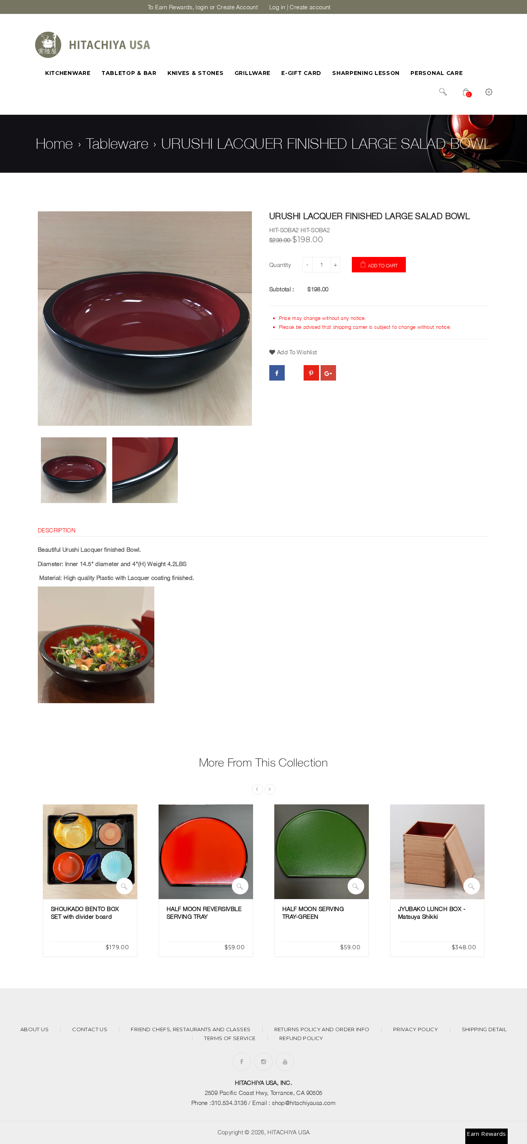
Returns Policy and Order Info (322, 1029)
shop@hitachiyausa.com (304, 1102)
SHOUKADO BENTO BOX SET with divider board (85, 912)
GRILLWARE (252, 73)
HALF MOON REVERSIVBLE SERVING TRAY (204, 912)
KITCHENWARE (68, 73)
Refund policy (301, 1038)
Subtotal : (281, 289)
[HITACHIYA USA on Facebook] (241, 1061)
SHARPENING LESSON (366, 73)
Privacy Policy (415, 1029)
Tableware (117, 143)
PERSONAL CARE (436, 73)
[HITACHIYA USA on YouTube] (285, 1061)
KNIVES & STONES (195, 73)
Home (54, 143)
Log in (277, 6)
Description (57, 530)
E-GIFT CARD (301, 73)
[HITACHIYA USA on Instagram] (263, 1061)
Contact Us (89, 1029)
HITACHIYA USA (288, 1132)
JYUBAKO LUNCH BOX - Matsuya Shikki (432, 912)
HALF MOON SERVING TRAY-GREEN (313, 912)
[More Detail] (124, 886)
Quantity (280, 264)
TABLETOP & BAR (129, 73)
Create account (310, 6)
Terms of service (229, 1038)
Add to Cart (383, 266)
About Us (34, 1029)
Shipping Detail (484, 1029)
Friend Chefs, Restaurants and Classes (190, 1029)
